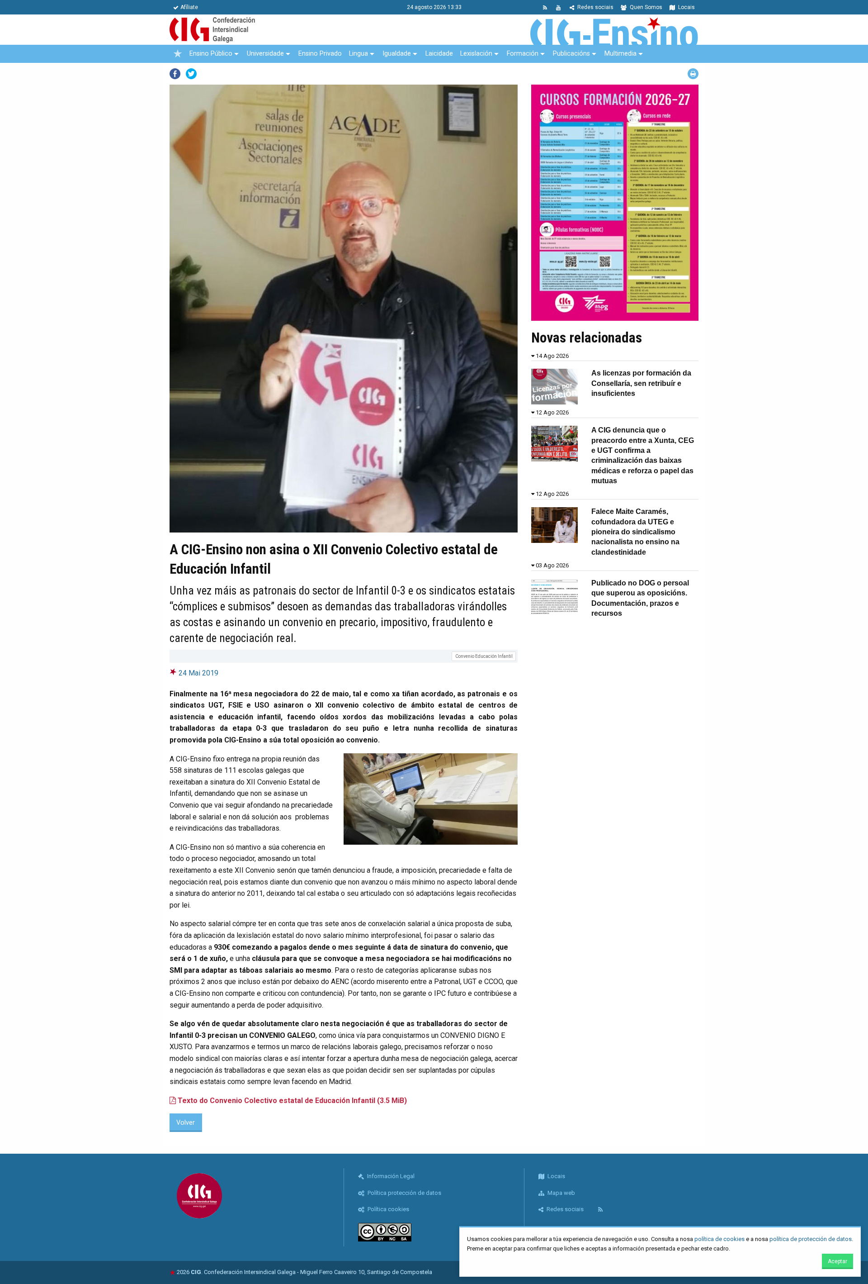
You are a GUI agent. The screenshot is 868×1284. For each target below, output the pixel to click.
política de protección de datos (810, 1239)
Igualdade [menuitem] (396, 53)
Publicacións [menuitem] (571, 53)
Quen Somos (645, 7)
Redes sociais (594, 7)
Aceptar (837, 1261)
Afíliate (189, 7)
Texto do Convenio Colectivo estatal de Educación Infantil (291, 1100)
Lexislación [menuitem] (476, 53)
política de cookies (719, 1239)
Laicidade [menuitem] (439, 53)
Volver (185, 1123)
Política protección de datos (403, 1192)
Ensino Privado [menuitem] (320, 53)
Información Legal (390, 1176)
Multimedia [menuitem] (620, 53)
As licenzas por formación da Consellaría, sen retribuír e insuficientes (641, 383)
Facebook (175, 73)
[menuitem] (178, 54)
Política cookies (387, 1209)
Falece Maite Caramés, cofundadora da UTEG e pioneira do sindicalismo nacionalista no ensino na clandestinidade (635, 532)
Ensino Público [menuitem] (210, 53)
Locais (686, 7)
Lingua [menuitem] (358, 53)
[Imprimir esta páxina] (693, 73)
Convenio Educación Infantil (484, 656)
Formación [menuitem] (522, 53)
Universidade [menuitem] (265, 53)
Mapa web (560, 1192)
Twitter (191, 73)
